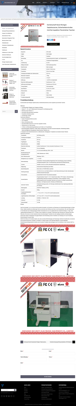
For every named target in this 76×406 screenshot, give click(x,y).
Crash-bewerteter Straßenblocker (9, 64)
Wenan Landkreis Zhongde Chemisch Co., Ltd (66, 394)
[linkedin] (4, 396)
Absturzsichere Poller (6, 40)
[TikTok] (14, 396)
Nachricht (52, 2)
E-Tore (3, 59)
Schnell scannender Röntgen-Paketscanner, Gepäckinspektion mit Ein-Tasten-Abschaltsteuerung (37, 342)
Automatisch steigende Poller (8, 38)
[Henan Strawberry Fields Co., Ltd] (7, 385)
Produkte (45, 2)
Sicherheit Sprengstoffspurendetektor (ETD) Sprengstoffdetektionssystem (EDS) (59, 342)
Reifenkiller (4, 47)
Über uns (38, 2)
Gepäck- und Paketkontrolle (13, 19)
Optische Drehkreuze (6, 54)
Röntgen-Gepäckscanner (7, 62)
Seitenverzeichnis (27, 397)
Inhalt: (21, 362)
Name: (22, 351)
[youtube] (9, 396)
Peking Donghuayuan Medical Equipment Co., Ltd (66, 388)
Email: (50, 351)
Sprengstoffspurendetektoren (8, 31)
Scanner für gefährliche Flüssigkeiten (7, 33)
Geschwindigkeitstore (6, 57)
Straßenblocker (5, 42)
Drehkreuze (4, 50)
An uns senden (54, 44)
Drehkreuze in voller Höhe (7, 52)
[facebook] (2, 396)
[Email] (15, 390)
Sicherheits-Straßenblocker (7, 45)
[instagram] (11, 396)
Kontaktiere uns (65, 2)
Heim (33, 2)
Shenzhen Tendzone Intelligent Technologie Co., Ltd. (64, 397)
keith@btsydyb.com (48, 404)
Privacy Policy (26, 399)
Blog (58, 2)
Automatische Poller (6, 35)
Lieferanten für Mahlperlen (64, 392)
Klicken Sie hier (10, 392)
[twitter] (6, 396)
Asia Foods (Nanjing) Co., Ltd (64, 390)
